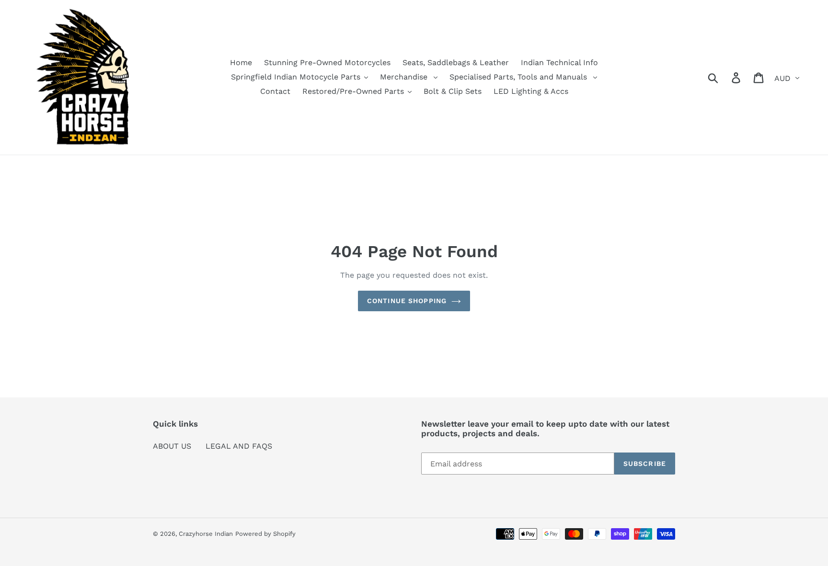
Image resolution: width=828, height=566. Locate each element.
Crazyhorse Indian (206, 533)
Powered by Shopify (265, 533)
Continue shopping (407, 301)
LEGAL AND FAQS (239, 446)
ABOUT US (172, 446)
